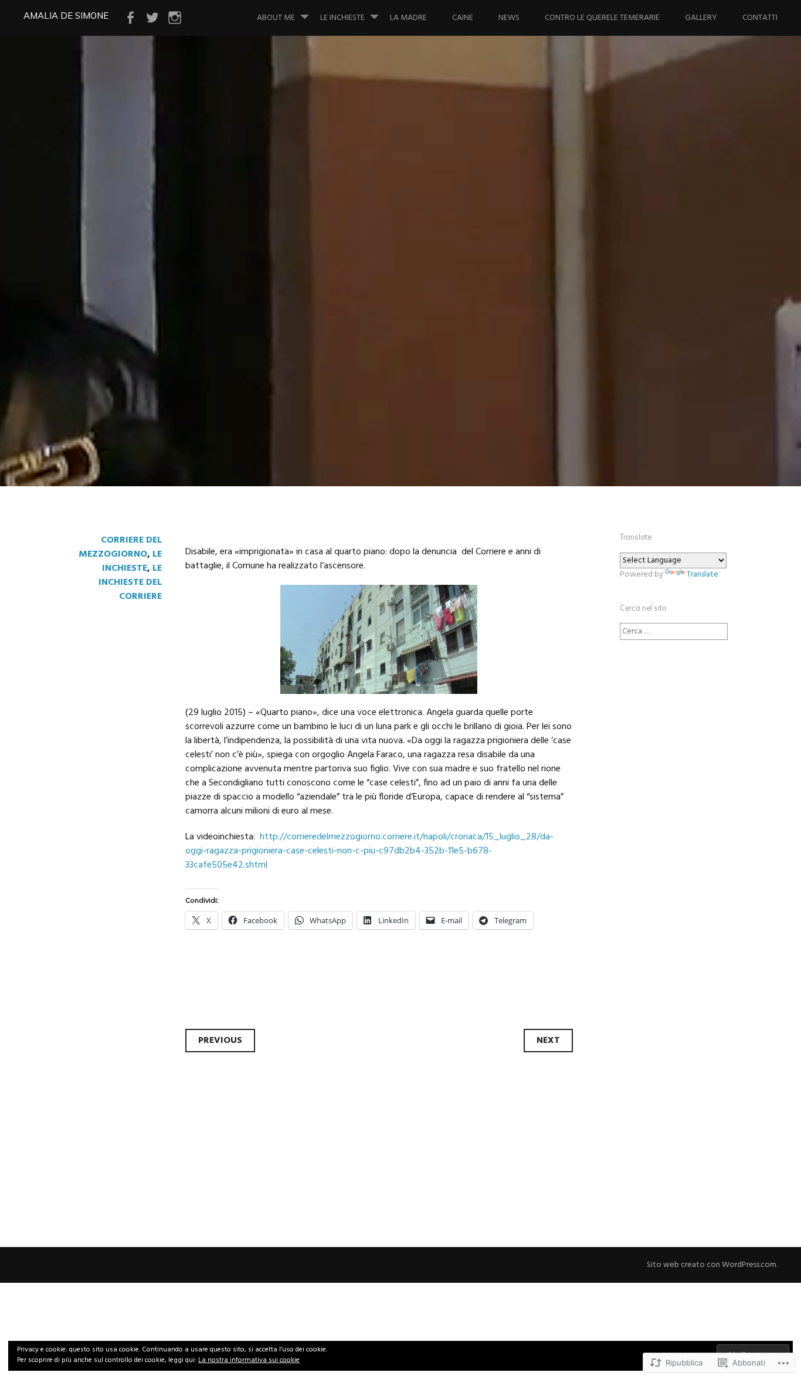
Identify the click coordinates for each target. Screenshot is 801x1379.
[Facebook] (130, 18)
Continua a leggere (109, 374)
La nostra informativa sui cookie (249, 1360)
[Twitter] (152, 18)
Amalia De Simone (65, 15)
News (509, 18)
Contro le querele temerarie (602, 18)
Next (548, 1040)
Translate (702, 574)
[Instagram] (175, 18)
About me (276, 18)
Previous (220, 1040)
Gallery (701, 18)
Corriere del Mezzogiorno (120, 547)
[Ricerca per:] (674, 631)
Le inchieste (342, 18)
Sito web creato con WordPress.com (711, 1265)
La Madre (408, 18)
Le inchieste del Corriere (130, 582)
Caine (462, 18)
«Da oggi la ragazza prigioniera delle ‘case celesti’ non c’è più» (369, 295)
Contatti (760, 18)
